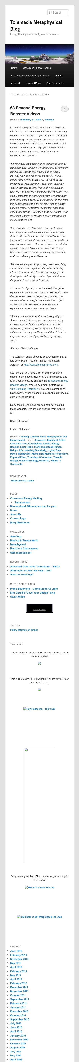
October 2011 (18, 995)
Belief (62, 440)
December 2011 (19, 987)
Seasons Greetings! (21, 574)
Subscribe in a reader (22, 480)
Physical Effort (18, 457)
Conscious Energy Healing (37, 67)
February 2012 (18, 983)
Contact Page (34, 82)
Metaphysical (54, 436)
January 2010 (18, 1035)
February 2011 (18, 1003)
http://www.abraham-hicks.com (41, 364)
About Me (16, 82)
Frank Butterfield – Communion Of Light (34, 588)
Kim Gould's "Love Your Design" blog (32, 592)
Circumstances (18, 443)
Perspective (61, 453)
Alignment (52, 440)
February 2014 (18, 955)
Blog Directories (54, 82)
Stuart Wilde (17, 596)
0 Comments (65, 109)
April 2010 (16, 1031)
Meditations (24, 453)
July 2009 (15, 1051)
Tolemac (49, 119)
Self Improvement (20, 552)
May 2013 (15, 963)
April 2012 (16, 979)
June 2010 (16, 1027)
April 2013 (16, 967)
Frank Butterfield (43, 447)
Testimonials (22, 502)
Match (13, 453)
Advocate (40, 440)
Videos (54, 460)
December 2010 (19, 1011)
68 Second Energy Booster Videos (28, 110)
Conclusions (35, 443)
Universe (44, 460)
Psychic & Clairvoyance (24, 548)
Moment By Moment (43, 453)
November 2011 (19, 991)
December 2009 (19, 1039)
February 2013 (18, 971)
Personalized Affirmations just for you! (30, 75)
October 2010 (18, 1015)
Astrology (16, 536)
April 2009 (16, 1059)
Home (14, 67)
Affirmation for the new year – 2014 (30, 570)
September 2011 (19, 999)
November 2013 (19, 959)
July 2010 (15, 1023)
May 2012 (15, 975)
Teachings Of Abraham (39, 457)
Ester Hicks (26, 447)
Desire (46, 443)
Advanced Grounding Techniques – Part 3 (35, 566)
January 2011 (18, 1007)
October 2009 (18, 1043)
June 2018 (16, 951)
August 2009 (17, 1047)
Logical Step (54, 450)
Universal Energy (28, 460)
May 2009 (15, 1055)
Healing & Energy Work (33, 436)
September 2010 (19, 1019)
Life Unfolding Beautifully (25, 388)
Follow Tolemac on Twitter (24, 630)
